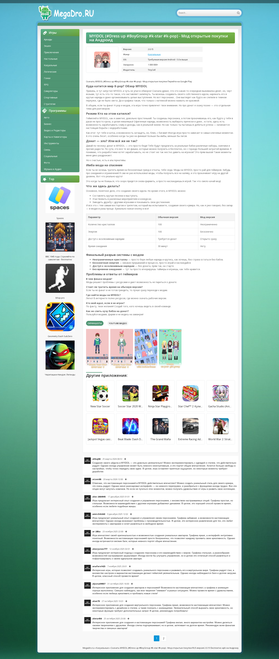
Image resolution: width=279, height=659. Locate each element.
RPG (46, 84)
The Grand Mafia (160, 439)
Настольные (50, 58)
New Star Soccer (100, 406)
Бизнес (48, 123)
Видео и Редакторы (55, 130)
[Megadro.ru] (69, 13)
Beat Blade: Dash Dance (130, 439)
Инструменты (51, 143)
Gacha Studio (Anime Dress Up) (220, 406)
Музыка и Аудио (53, 169)
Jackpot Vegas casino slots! (100, 439)
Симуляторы (51, 91)
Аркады (48, 39)
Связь (47, 149)
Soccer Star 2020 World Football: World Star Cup (130, 406)
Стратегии (49, 103)
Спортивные (50, 97)
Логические (50, 71)
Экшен (47, 45)
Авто (46, 117)
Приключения (51, 52)
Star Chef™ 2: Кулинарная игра (190, 406)
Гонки (47, 78)
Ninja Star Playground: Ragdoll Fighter (160, 406)
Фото (47, 162)
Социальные (50, 156)
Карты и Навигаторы (55, 136)
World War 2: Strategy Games (220, 439)
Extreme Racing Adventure (190, 439)
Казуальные (50, 65)
